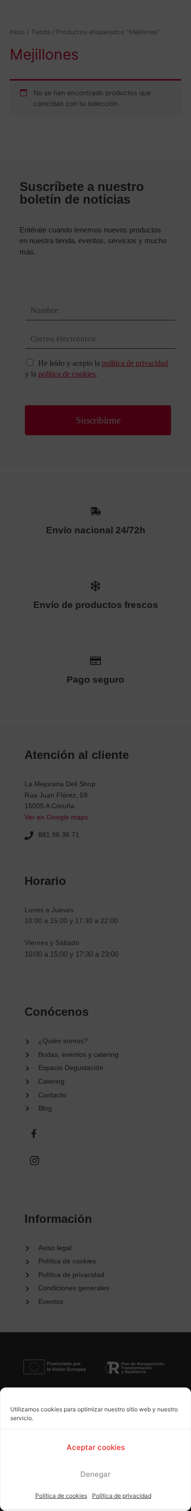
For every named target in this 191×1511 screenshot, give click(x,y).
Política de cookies (61, 1495)
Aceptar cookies (96, 1447)
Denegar (95, 1474)
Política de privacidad (121, 1495)
